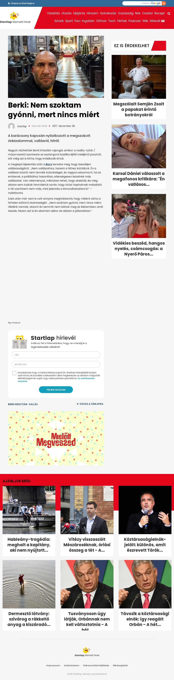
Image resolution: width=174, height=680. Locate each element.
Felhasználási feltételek (96, 665)
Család (147, 13)
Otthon (101, 21)
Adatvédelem (71, 665)
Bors (49, 164)
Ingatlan (88, 21)
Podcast (134, 21)
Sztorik (59, 21)
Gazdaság (125, 13)
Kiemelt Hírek (39, 126)
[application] (56, 438)
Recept (159, 13)
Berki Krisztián (17, 404)
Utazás (67, 13)
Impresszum (53, 665)
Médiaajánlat (120, 665)
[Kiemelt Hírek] (17, 18)
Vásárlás (53, 13)
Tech (112, 21)
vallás (33, 404)
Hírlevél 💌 (157, 21)
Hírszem (92, 13)
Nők (137, 13)
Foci (77, 21)
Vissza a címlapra (91, 404)
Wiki (145, 21)
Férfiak (122, 21)
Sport (69, 21)
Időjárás (79, 13)
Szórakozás (108, 13)
